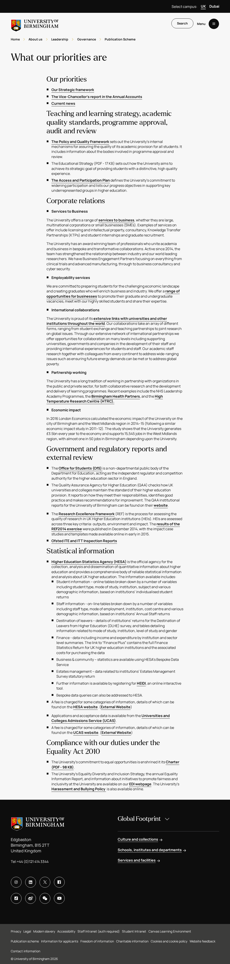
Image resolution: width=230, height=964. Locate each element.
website (161, 505)
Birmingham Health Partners (115, 396)
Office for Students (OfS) (80, 468)
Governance (86, 39)
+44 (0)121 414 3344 (33, 861)
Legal (27, 931)
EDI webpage (140, 783)
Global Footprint (139, 818)
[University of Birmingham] (35, 24)
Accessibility (66, 931)
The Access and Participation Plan (80, 180)
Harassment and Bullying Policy (78, 788)
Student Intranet (134, 931)
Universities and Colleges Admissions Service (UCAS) (110, 718)
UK (203, 6)
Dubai (214, 6)
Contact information (25, 951)
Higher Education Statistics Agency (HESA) (88, 561)
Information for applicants (59, 941)
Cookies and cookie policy (169, 941)
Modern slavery (44, 931)
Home (15, 39)
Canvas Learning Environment (169, 931)
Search (182, 23)
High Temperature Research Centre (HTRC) (104, 399)
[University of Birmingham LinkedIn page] (30, 882)
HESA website (85, 706)
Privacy (16, 931)
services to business (116, 220)
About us (35, 39)
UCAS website (85, 732)
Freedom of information (97, 941)
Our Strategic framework (72, 89)
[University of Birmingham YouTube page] (59, 898)
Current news (63, 103)
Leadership (59, 39)
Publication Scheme (120, 39)
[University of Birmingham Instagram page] (16, 882)
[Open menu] (213, 23)
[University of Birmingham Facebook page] (59, 882)
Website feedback (202, 941)
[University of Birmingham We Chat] (45, 898)
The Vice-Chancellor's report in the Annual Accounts (96, 96)
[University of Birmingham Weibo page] (30, 898)
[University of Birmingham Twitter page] (45, 882)
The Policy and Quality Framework (80, 141)
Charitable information (132, 941)
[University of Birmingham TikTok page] (16, 898)
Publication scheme (25, 941)
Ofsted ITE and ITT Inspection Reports (84, 540)
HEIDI (141, 683)
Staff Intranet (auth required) (98, 931)
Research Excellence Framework (87, 513)
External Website (115, 706)
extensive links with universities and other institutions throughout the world (106, 321)
